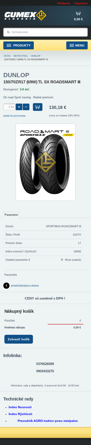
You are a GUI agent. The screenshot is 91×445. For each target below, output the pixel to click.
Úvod (7, 56)
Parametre (11, 214)
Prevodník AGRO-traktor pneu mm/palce (48, 421)
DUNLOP (35, 56)
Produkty (21, 45)
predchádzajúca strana (25, 285)
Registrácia (81, 3)
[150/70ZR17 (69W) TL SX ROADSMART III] (45, 199)
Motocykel (21, 56)
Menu (79, 45)
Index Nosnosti (20, 407)
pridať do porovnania (14, 115)
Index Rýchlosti (20, 414)
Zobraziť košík (19, 339)
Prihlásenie (63, 3)
